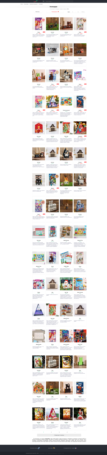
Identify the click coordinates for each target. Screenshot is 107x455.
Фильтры (38, 11)
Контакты (59, 453)
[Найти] (43, 1)
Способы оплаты (33, 448)
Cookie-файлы (42, 453)
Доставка (50, 448)
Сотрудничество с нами (69, 448)
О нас (63, 453)
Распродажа (54, 11)
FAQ (46, 453)
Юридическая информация (52, 453)
